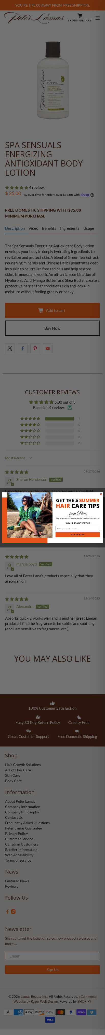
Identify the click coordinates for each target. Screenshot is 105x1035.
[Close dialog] (101, 494)
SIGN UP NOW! (78, 534)
